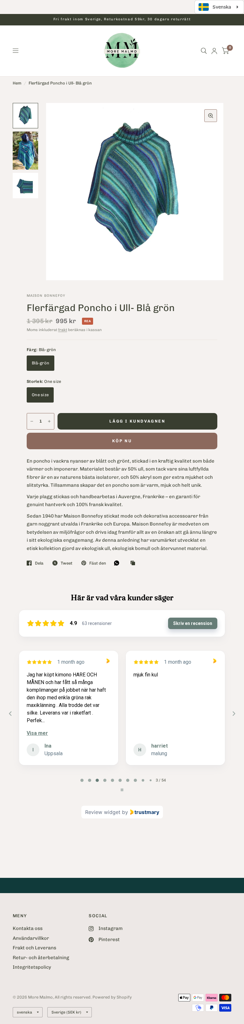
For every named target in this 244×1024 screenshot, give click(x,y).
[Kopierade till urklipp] (134, 563)
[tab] (82, 780)
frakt (62, 330)
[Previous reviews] (10, 713)
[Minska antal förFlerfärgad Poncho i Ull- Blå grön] (32, 421)
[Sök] (204, 50)
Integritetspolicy (32, 967)
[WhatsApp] (118, 563)
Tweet (66, 563)
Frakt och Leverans (34, 948)
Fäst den (97, 563)
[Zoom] (210, 115)
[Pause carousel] (122, 790)
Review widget (102, 812)
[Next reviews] (233, 713)
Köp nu (122, 440)
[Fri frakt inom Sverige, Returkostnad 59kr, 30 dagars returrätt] (122, 20)
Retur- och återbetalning (41, 957)
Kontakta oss (28, 928)
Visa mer (37, 733)
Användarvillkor (31, 938)
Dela (39, 563)
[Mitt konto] (214, 50)
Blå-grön (40, 363)
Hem (17, 83)
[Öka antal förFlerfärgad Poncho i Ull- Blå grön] (49, 421)
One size (40, 394)
